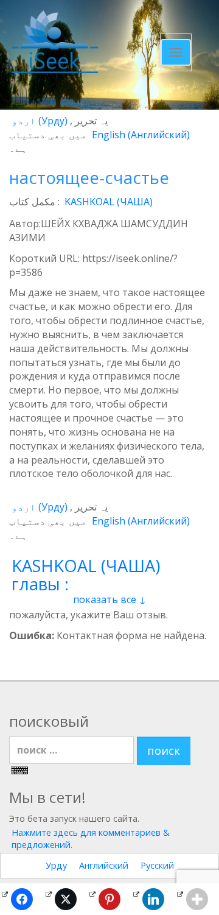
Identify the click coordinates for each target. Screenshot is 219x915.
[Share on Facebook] (22, 899)
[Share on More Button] (197, 899)
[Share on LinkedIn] (153, 899)
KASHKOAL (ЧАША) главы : (86, 575)
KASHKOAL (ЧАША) (108, 201)
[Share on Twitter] (66, 899)
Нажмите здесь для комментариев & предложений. (91, 839)
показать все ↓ (109, 599)
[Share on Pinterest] (109, 899)
